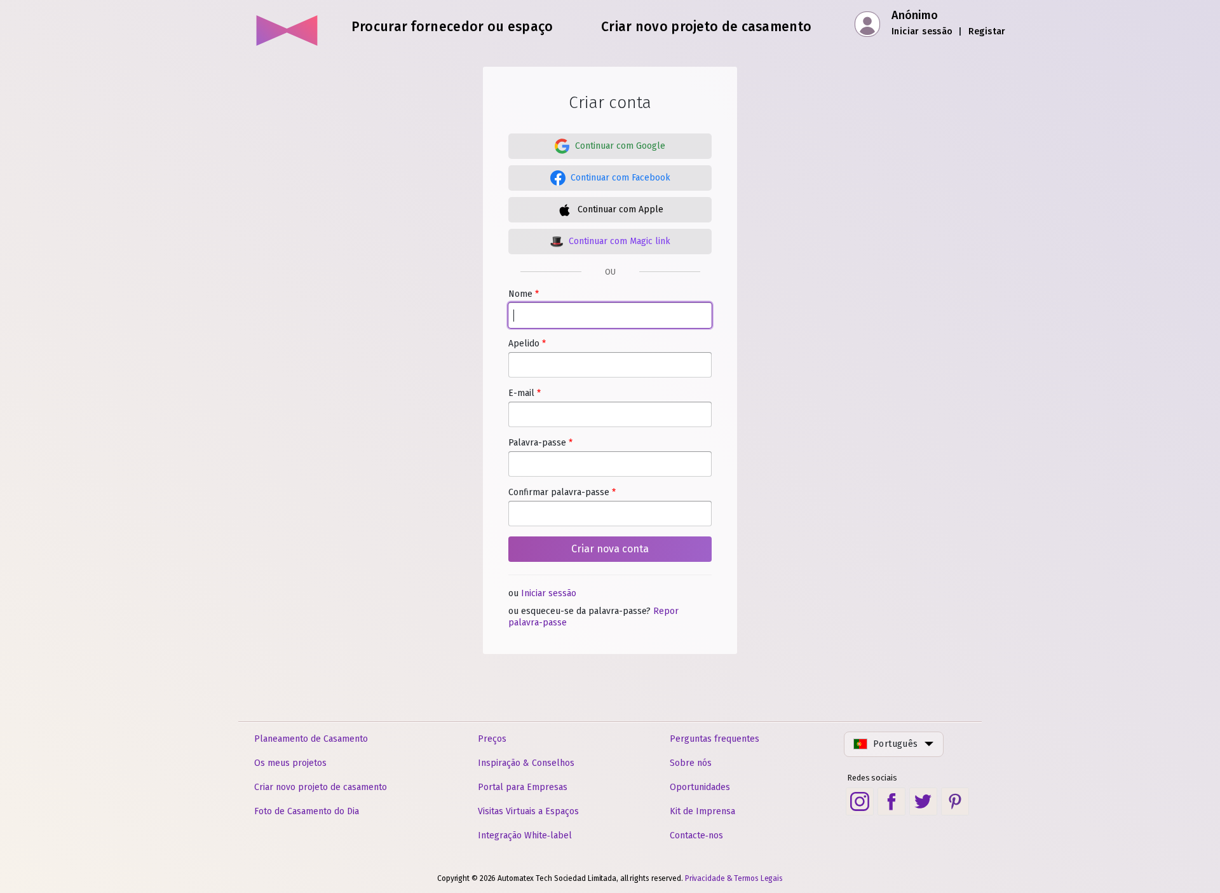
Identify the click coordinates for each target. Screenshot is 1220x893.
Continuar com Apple (620, 209)
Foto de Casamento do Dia (306, 811)
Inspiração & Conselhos (526, 763)
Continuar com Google (620, 145)
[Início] (287, 25)
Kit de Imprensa (702, 811)
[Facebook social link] (891, 801)
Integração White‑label (525, 835)
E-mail (524, 393)
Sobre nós (691, 763)
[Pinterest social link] (955, 801)
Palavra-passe (540, 442)
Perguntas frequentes (714, 738)
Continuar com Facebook (620, 177)
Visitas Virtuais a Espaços (528, 811)
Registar (987, 31)
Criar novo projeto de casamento (320, 787)
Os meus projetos (290, 763)
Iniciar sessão (922, 31)
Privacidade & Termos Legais (734, 878)
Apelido (527, 343)
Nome (523, 294)
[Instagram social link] (860, 801)
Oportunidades (700, 787)
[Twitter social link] (923, 801)
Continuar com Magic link (619, 241)
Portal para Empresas (522, 787)
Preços (492, 738)
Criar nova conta (610, 549)
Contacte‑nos (696, 835)
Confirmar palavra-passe (562, 492)
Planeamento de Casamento (311, 738)
